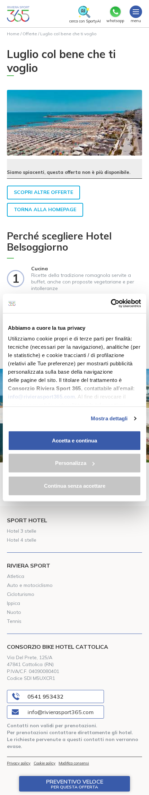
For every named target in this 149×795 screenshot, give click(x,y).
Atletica (15, 576)
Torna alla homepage (45, 209)
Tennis (14, 621)
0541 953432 (45, 696)
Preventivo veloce (74, 783)
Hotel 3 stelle (21, 531)
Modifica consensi (74, 763)
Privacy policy (18, 763)
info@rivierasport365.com (60, 712)
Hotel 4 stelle (21, 540)
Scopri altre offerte (43, 192)
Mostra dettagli (109, 418)
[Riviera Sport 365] (18, 14)
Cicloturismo (20, 594)
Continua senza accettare (74, 485)
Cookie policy (44, 763)
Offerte (30, 33)
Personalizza (70, 463)
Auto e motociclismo (30, 585)
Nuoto (14, 612)
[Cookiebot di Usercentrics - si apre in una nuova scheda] (110, 303)
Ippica (13, 603)
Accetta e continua (74, 440)
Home (13, 33)
